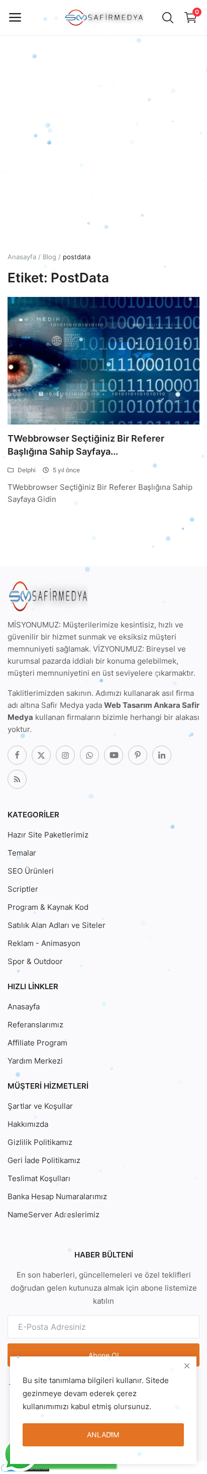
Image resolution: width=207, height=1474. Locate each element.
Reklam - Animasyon (44, 943)
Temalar (22, 853)
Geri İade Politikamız (44, 1160)
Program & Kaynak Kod (48, 907)
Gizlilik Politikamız (40, 1142)
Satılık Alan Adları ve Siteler (57, 925)
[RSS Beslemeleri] (17, 779)
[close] (186, 1366)
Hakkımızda (28, 1124)
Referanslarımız (35, 1024)
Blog (49, 257)
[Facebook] (17, 755)
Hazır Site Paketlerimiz (48, 834)
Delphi (27, 470)
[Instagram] (65, 755)
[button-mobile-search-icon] (167, 18)
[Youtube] (113, 755)
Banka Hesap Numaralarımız (57, 1196)
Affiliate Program (37, 1042)
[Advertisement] (103, 103)
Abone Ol (103, 1355)
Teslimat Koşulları (39, 1178)
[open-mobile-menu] (15, 17)
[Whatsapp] (89, 755)
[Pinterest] (137, 755)
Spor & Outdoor (35, 961)
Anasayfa (22, 257)
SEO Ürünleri (31, 871)
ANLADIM (103, 1434)
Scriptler (23, 889)
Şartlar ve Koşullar (40, 1106)
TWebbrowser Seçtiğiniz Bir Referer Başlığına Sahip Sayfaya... (86, 445)
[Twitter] (41, 755)
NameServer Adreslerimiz (53, 1214)
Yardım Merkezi (35, 1061)
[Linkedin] (161, 755)
